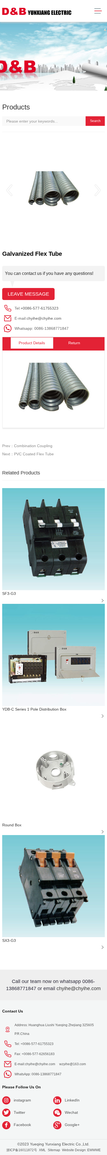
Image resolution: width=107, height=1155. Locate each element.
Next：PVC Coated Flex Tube (28, 454)
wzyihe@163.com (72, 1064)
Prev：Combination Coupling (27, 446)
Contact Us (12, 1011)
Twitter (19, 1112)
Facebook (22, 1125)
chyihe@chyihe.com (44, 318)
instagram (22, 1100)
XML (42, 1150)
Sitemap (54, 1150)
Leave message (28, 294)
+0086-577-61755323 (39, 308)
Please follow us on (21, 1087)
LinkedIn (72, 1100)
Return (74, 343)
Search (95, 121)
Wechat (71, 1112)
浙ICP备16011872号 (21, 1150)
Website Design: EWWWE (81, 1150)
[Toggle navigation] (98, 11)
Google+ (72, 1125)
